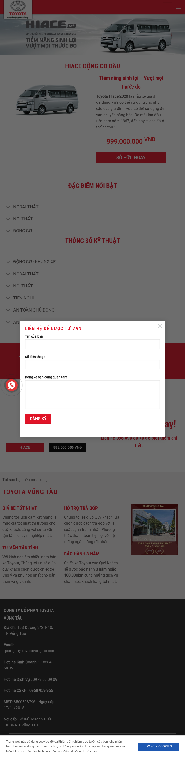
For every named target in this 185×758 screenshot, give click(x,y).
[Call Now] (12, 385)
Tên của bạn (34, 336)
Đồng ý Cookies (159, 746)
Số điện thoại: (35, 357)
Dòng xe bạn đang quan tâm (46, 377)
